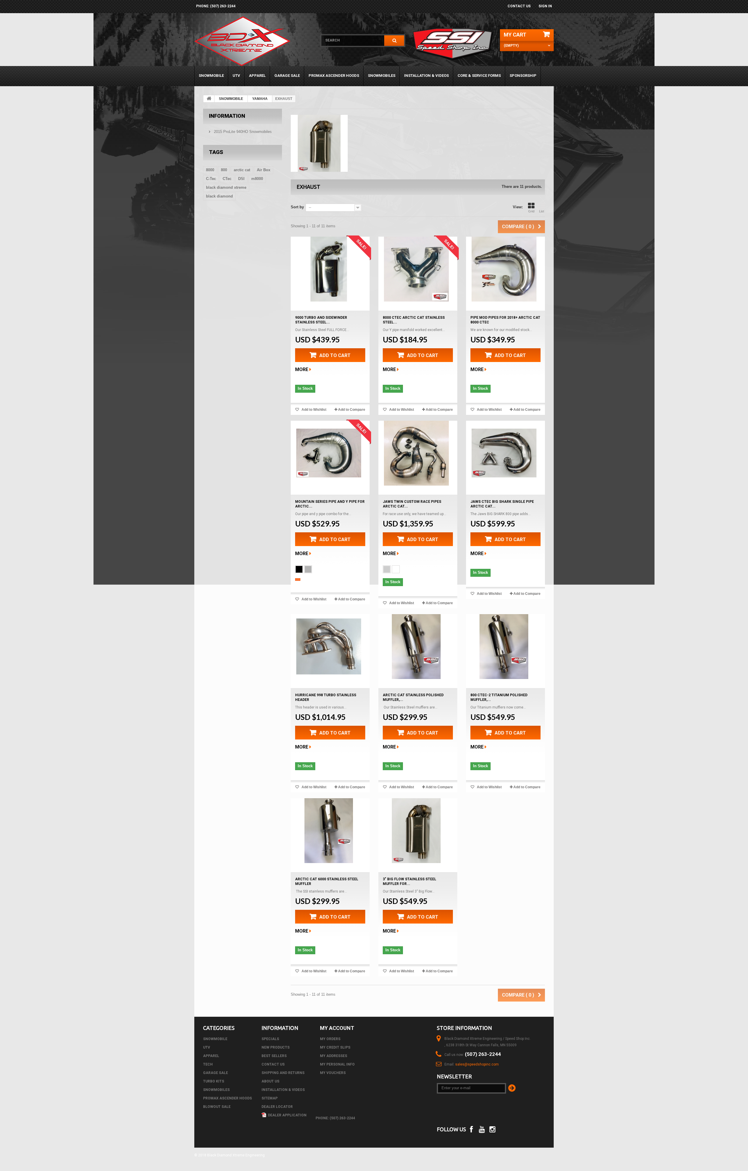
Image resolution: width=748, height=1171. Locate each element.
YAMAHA (260, 99)
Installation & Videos (426, 75)
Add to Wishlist (313, 410)
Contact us (519, 6)
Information (227, 116)
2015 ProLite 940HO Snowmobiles (242, 131)
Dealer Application (287, 1115)
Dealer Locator (277, 1107)
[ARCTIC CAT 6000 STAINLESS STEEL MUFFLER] (328, 830)
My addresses (333, 1056)
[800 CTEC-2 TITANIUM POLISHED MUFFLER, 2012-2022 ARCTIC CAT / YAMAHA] (504, 646)
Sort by (297, 207)
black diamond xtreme (226, 187)
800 (224, 170)
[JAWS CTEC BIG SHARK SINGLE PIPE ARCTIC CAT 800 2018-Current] (504, 453)
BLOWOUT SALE (217, 1107)
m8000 (257, 178)
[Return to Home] (208, 98)
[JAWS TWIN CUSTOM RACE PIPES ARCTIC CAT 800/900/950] (416, 453)
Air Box (263, 170)
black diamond (219, 196)
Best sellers (274, 1056)
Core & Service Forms (479, 75)
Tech (208, 1064)
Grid (531, 211)
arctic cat (242, 170)
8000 (210, 170)
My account (337, 1028)
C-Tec (211, 178)
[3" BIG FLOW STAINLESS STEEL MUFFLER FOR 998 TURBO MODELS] (416, 830)
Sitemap (270, 1098)
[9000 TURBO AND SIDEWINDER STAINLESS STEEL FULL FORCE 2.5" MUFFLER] (328, 269)
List (541, 211)
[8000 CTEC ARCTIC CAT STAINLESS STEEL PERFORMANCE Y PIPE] (416, 269)
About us (270, 1081)
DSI (241, 178)
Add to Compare (351, 410)
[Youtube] (482, 1129)
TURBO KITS (213, 1081)
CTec (227, 178)
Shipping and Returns (283, 1073)
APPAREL (257, 75)
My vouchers (333, 1073)
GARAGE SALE (287, 75)
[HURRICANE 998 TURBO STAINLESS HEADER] (328, 646)
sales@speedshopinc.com (477, 1064)
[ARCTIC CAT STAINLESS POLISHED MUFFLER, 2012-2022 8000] (416, 646)
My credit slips (335, 1047)
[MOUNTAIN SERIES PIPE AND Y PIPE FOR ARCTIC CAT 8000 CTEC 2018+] (328, 453)
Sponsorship (523, 75)
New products (276, 1047)
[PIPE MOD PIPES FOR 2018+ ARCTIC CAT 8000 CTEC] (504, 269)
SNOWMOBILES (381, 75)
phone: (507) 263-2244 (216, 6)
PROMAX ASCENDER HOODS (334, 75)
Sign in (545, 6)
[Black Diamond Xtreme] (253, 41)
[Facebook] (471, 1129)
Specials (270, 1039)
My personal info (337, 1064)
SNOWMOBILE (211, 75)
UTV (236, 75)
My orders (330, 1039)
